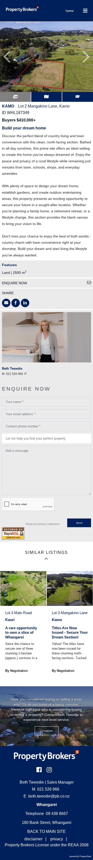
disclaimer (33, 839)
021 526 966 (45, 789)
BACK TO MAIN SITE (46, 831)
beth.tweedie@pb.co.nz (49, 796)
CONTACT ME (46, 730)
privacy (56, 839)
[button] (7, 57)
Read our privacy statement (42, 523)
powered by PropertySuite (80, 856)
